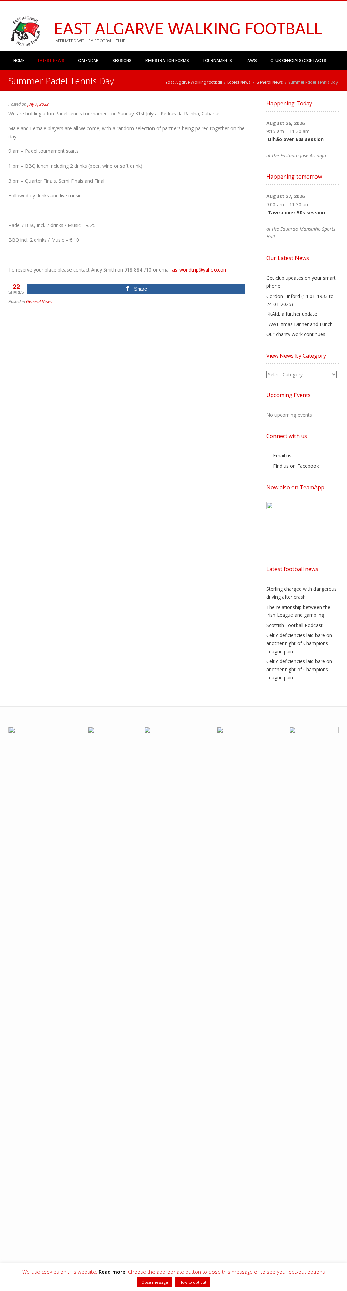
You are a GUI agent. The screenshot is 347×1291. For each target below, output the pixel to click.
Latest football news (292, 569)
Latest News (51, 60)
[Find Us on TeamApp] (27, 8)
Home (18, 60)
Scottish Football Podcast (294, 625)
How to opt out (192, 1282)
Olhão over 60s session (296, 139)
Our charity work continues (295, 334)
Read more (112, 1271)
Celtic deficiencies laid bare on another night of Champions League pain (299, 643)
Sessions (122, 60)
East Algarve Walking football (188, 29)
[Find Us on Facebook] (19, 8)
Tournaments (217, 60)
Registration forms (167, 60)
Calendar (88, 60)
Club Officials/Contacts (298, 60)
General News (39, 301)
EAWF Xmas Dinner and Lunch (299, 324)
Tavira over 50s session (296, 212)
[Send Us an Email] (11, 8)
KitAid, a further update (291, 314)
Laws (251, 60)
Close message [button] (154, 1282)
